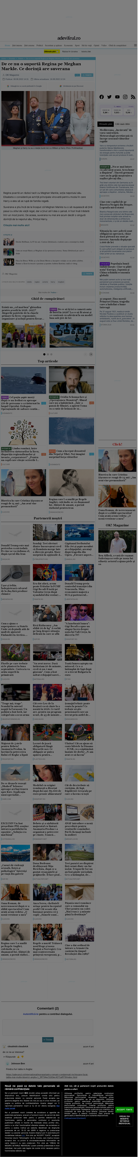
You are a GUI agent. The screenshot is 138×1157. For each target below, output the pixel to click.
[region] (69, 1119)
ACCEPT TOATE (124, 1109)
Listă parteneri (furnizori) (75, 1118)
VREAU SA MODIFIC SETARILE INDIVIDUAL (124, 1120)
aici (23, 1135)
